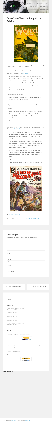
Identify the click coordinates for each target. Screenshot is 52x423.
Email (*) (9, 259)
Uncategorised (36, 218)
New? (46, 3)
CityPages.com (25, 73)
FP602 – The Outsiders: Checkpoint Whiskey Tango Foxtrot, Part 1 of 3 (15, 324)
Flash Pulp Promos (38, 3)
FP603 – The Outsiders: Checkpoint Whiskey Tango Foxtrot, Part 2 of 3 (15, 320)
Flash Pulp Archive (44, 6)
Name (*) (9, 253)
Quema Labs (27, 420)
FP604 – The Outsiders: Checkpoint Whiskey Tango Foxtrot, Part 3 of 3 (15, 316)
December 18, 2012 (10, 218)
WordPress (13, 420)
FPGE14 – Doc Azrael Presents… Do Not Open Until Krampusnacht (38, 287)
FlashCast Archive (44, 9)
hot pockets (11, 214)
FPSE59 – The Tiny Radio (12, 312)
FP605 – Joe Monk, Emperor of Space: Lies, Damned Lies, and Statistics (15, 309)
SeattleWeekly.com (18, 128)
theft (20, 214)
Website (9, 265)
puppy (16, 214)
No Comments (18, 218)
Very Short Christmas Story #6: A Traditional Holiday (13, 287)
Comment (9, 239)
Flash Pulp (7, 3)
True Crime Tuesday (29, 218)
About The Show (27, 3)
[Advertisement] (16, 392)
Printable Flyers (33, 6)
